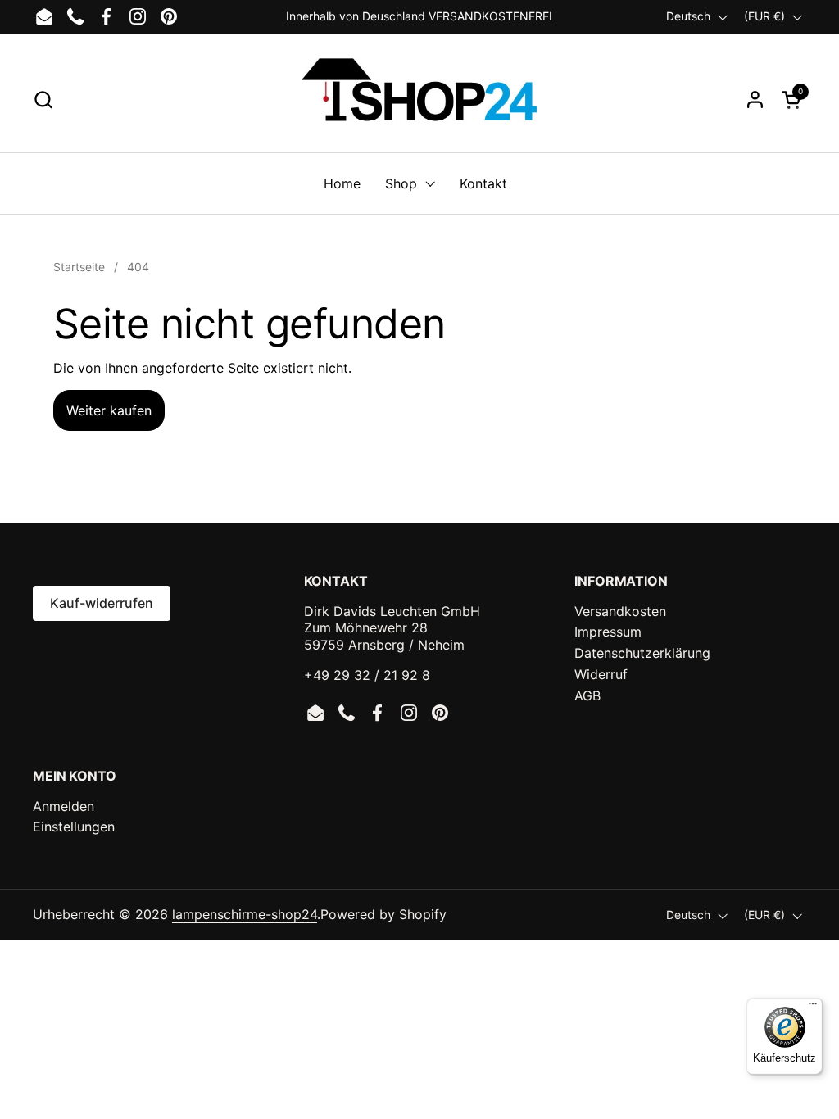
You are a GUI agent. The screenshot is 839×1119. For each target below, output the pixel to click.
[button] (43, 99)
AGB (587, 695)
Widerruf (601, 674)
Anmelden (63, 806)
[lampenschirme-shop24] (419, 99)
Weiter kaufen (109, 410)
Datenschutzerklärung (642, 653)
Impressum (608, 631)
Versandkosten (620, 611)
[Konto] (755, 99)
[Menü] (813, 1007)
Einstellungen (74, 826)
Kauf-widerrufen (101, 603)
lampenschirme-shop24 (244, 914)
